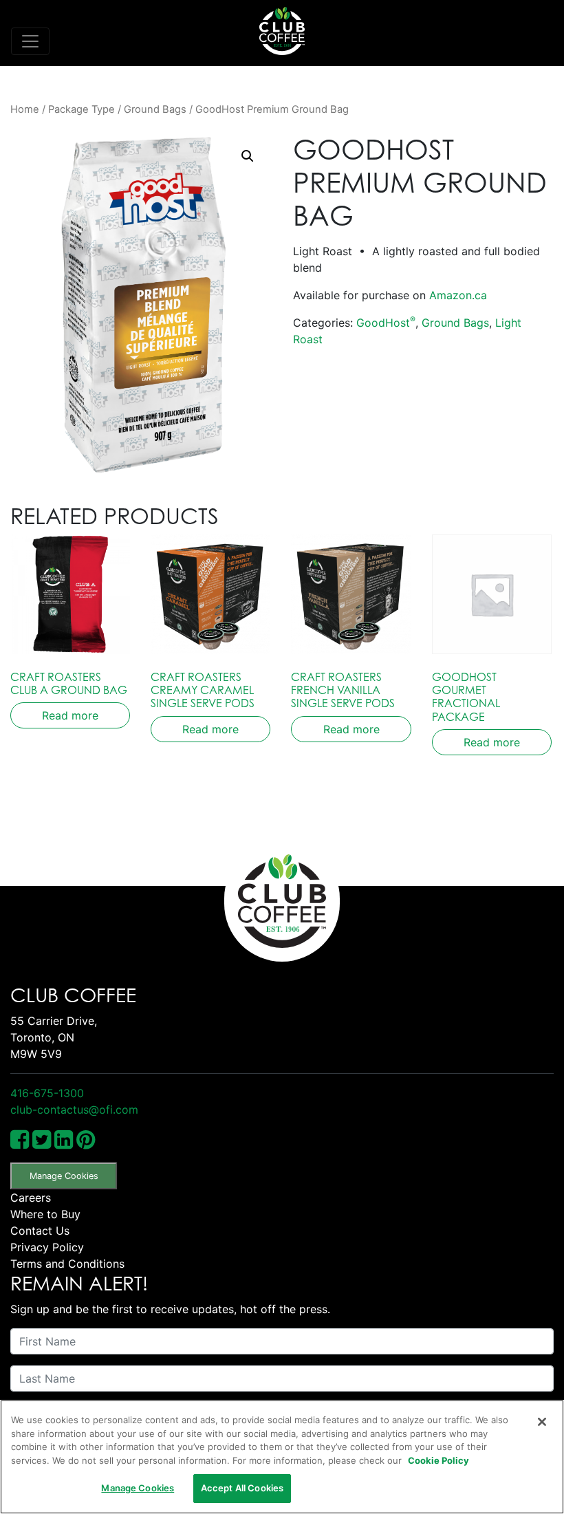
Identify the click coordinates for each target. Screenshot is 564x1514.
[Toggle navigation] (30, 41)
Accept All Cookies (242, 1487)
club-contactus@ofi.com (74, 1109)
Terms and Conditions (67, 1263)
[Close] (542, 1422)
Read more (70, 715)
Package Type (81, 109)
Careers (30, 1197)
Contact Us (39, 1230)
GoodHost (385, 322)
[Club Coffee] (282, 31)
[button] (247, 156)
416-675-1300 (47, 1093)
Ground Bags (155, 109)
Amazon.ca (458, 295)
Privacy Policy (47, 1247)
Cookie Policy (438, 1460)
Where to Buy (45, 1214)
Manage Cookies (64, 1176)
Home (24, 109)
